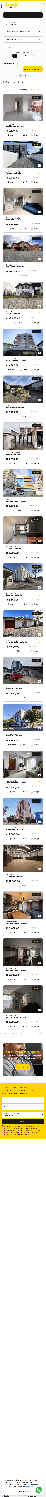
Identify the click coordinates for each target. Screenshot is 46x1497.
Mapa (25, 75)
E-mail (6, 1106)
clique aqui (30, 1487)
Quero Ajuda (23, 1067)
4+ (31, 56)
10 (37, 1033)
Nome (6, 1099)
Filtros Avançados (11, 63)
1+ (15, 56)
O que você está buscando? (13, 1113)
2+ (20, 56)
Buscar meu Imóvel (32, 69)
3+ (26, 56)
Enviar (23, 1121)
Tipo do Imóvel (10, 22)
